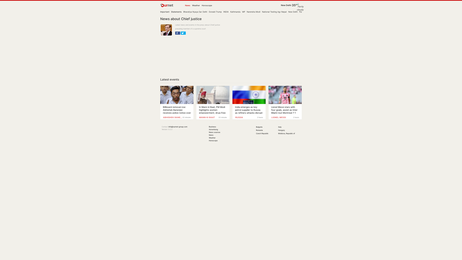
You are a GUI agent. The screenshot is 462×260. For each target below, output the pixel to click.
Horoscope (207, 5)
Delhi (205, 12)
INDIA (226, 12)
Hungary (281, 130)
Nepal (284, 12)
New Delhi (286, 5)
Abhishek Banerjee (172, 117)
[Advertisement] (202, 55)
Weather (196, 5)
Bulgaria (259, 127)
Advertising (213, 129)
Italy (280, 127)
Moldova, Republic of (286, 133)
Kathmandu (235, 12)
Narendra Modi (253, 12)
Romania (259, 130)
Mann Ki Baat (207, 117)
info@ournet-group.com (177, 127)
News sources (214, 132)
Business (212, 127)
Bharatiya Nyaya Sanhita (194, 12)
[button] (177, 33)
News (187, 5)
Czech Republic (262, 133)
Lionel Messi (278, 117)
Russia (239, 117)
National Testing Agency (273, 12)
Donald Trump (215, 12)
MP (243, 12)
